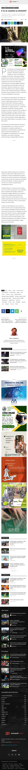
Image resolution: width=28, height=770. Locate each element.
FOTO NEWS (4, 651)
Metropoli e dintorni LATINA (20, 296)
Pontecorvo (18, 300)
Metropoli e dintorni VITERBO (18, 298)
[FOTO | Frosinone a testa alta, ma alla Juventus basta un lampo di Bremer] (5, 594)
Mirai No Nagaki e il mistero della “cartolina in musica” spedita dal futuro (7, 321)
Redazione (12, 355)
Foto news (3, 672)
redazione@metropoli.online (11, 745)
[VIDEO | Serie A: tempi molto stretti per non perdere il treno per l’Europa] (5, 638)
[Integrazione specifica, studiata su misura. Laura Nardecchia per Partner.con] (14, 444)
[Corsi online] (14, 62)
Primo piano (16, 7)
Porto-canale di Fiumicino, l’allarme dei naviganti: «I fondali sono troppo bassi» (21, 321)
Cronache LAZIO (12, 292)
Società (3, 624)
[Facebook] (2, 23)
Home (2, 6)
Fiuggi (18, 292)
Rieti (14, 302)
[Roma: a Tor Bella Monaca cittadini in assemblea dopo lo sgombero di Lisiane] (5, 630)
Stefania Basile (13, 369)
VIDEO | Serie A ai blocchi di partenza (18, 548)
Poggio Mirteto (11, 300)
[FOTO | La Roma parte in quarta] (5, 601)
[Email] (18, 23)
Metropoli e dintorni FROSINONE (8, 296)
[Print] (21, 23)
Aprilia (10, 290)
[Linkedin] (15, 23)
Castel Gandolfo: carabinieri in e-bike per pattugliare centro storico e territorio (18, 543)
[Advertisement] (14, 155)
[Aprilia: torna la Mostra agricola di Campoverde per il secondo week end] (5, 368)
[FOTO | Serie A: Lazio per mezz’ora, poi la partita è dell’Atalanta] (5, 685)
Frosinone (8, 294)
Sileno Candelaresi (8, 19)
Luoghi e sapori (4, 370)
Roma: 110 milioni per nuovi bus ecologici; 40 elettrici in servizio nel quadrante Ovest (17, 565)
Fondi (22, 292)
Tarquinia (7, 303)
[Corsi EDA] (14, 418)
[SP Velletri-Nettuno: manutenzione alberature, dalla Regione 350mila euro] (5, 361)
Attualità (6, 6)
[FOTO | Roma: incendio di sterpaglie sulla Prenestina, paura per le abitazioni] (5, 670)
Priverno (10, 302)
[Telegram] (9, 23)
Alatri (6, 290)
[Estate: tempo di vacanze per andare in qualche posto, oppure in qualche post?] (5, 558)
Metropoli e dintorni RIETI (6, 298)
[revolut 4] (14, 52)
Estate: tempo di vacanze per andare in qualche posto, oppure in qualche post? (18, 557)
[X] (5, 23)
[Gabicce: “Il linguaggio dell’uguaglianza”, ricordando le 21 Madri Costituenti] (5, 622)
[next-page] (4, 373)
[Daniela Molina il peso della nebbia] (14, 469)
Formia (3, 294)
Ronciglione (18, 302)
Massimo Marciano (16, 742)
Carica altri (13, 570)
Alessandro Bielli (13, 362)
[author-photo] (11, 615)
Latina (12, 294)
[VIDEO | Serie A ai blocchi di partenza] (5, 551)
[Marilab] (14, 393)
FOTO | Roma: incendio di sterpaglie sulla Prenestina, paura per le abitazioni (17, 670)
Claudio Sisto (14, 632)
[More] (21, 311)
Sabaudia (23, 302)
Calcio (3, 617)
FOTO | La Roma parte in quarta (16, 599)
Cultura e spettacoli (3, 356)
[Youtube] (19, 754)
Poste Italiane (4, 302)
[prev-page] (2, 373)
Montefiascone (4, 300)
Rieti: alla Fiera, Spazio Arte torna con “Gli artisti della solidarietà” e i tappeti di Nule (18, 587)
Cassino (13, 290)
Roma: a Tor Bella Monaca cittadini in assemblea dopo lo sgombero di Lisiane (18, 629)
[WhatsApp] (12, 23)
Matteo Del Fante (18, 294)
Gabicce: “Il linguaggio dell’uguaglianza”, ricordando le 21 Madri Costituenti (17, 622)
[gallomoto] (14, 495)
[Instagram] (12, 754)
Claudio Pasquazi (15, 657)
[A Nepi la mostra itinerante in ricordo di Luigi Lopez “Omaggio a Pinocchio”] (5, 354)
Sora (3, 303)
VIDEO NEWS (4, 610)
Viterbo (16, 303)
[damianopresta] (14, 521)
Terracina (12, 303)
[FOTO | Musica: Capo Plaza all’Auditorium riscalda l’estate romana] (5, 678)
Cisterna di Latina (20, 290)
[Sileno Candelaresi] (2, 19)
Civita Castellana (5, 292)
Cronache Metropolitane (9, 7)
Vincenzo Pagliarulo (16, 679)
